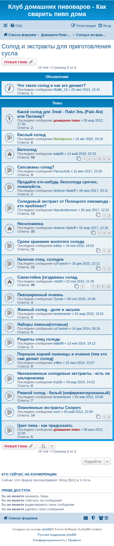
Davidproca (63, 139)
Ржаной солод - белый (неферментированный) (63, 393)
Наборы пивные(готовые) (42, 324)
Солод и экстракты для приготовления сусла (56, 50)
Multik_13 (60, 89)
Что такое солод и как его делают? (51, 85)
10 (108, 287)
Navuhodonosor (65, 210)
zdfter (58, 363)
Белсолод (26, 149)
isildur (58, 245)
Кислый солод (31, 134)
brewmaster (62, 314)
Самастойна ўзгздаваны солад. (47, 277)
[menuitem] (16, 25)
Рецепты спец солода (38, 339)
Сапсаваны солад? (35, 167)
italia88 (59, 153)
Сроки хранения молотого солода (50, 241)
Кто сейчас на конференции (29, 474)
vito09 (58, 281)
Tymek (59, 299)
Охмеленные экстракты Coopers (49, 407)
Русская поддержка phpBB (57, 534)
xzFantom (61, 263)
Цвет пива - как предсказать (45, 425)
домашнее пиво (67, 120)
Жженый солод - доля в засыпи (48, 309)
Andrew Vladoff (65, 190)
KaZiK (58, 382)
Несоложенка (30, 223)
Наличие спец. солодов (40, 259)
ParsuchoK (62, 171)
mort (57, 412)
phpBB (47, 529)
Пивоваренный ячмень (40, 295)
